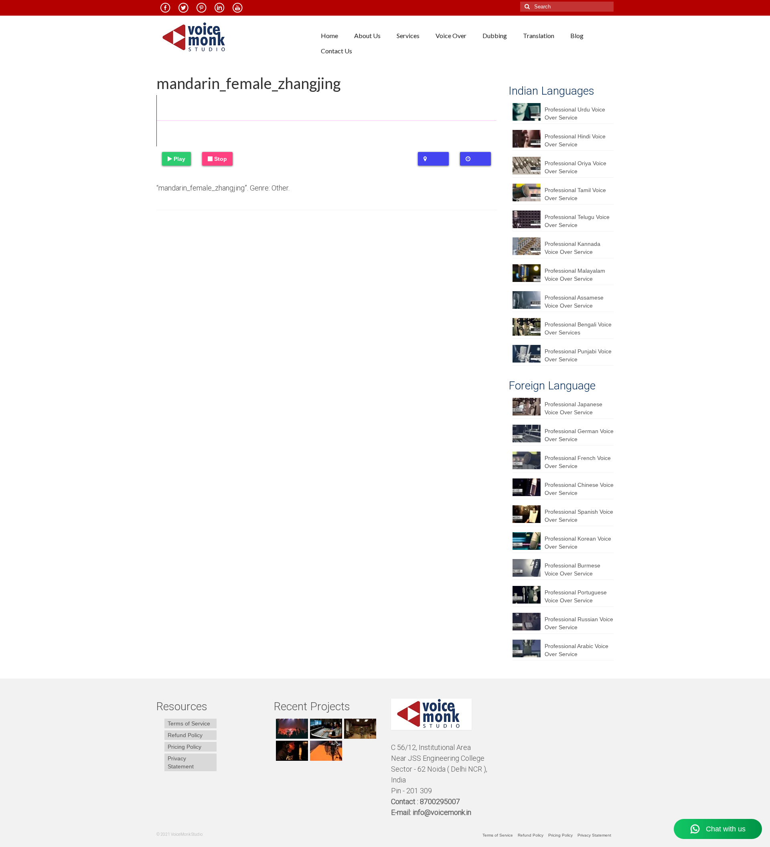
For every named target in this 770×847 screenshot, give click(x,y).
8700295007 (441, 801)
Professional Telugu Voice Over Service (577, 221)
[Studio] (291, 751)
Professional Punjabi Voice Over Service (578, 355)
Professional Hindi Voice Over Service (575, 140)
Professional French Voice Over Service (578, 462)
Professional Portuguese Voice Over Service (576, 596)
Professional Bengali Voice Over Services (578, 328)
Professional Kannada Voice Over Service (572, 248)
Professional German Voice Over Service (579, 435)
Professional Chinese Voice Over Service (579, 489)
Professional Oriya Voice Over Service (575, 167)
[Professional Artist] (325, 729)
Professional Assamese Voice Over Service (574, 301)
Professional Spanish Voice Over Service (579, 516)
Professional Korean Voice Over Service (578, 542)
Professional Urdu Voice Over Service (575, 113)
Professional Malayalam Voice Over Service (575, 274)
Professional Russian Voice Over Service (579, 623)
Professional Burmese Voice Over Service (572, 569)
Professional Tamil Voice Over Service (575, 194)
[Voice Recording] (359, 729)
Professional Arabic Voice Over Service (576, 650)
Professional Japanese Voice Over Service (573, 408)
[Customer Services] (291, 729)
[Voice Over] (325, 751)
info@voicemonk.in (442, 812)
